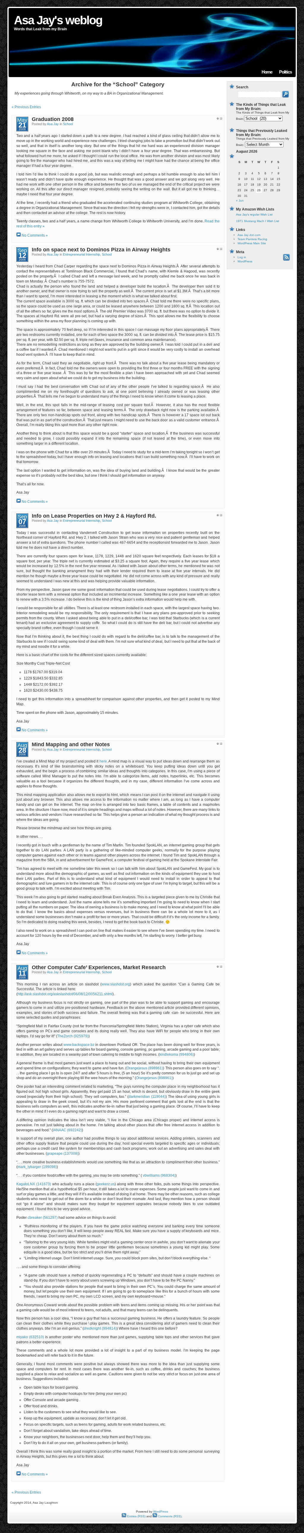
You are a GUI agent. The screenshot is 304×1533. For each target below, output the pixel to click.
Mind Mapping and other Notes (71, 744)
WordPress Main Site (252, 243)
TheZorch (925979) (72, 1036)
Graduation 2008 (53, 119)
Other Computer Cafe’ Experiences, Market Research (99, 967)
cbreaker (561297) (43, 1217)
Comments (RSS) (169, 1516)
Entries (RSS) (135, 1516)
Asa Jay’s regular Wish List (254, 214)
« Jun (240, 200)
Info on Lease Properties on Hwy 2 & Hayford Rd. (94, 516)
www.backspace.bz (79, 1045)
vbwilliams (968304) (159, 1175)
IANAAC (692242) (67, 1130)
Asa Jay (53, 124)
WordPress (245, 261)
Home (267, 71)
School (68, 124)
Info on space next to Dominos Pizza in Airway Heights (101, 250)
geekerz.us (106, 1184)
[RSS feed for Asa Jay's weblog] (286, 259)
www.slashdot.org (116, 984)
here (103, 761)
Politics (285, 71)
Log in (242, 257)
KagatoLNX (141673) (33, 1184)
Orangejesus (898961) (144, 1068)
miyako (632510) (30, 1337)
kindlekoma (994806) (176, 1054)
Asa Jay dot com (249, 235)
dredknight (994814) (100, 1328)
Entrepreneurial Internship (81, 254)
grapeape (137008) (62, 1153)
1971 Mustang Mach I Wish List (257, 221)
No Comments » (35, 235)
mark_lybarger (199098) (37, 1167)
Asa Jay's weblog (58, 20)
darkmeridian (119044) (147, 1097)
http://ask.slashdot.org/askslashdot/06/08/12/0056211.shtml (65, 994)
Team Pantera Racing (252, 239)
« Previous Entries (26, 107)
